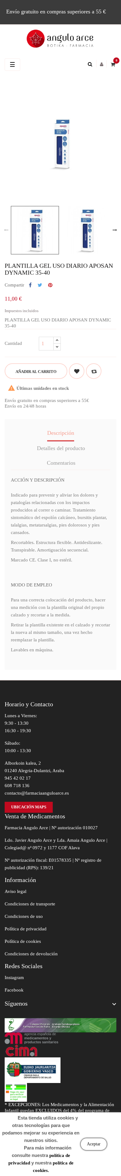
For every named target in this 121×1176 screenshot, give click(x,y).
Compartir (30, 285)
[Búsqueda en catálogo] (91, 64)
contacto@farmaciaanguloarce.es (37, 793)
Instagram (14, 977)
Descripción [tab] (60, 433)
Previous (6, 230)
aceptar (94, 1144)
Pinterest (50, 285)
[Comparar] (93, 371)
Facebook (14, 989)
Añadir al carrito (36, 371)
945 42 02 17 (18, 778)
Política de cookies (23, 941)
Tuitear (40, 285)
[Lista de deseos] (76, 371)
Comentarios (61, 463)
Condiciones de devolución (31, 953)
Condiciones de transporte (30, 903)
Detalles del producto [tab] (61, 448)
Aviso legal (15, 891)
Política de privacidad (26, 928)
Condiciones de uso (24, 916)
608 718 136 (17, 785)
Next (115, 230)
